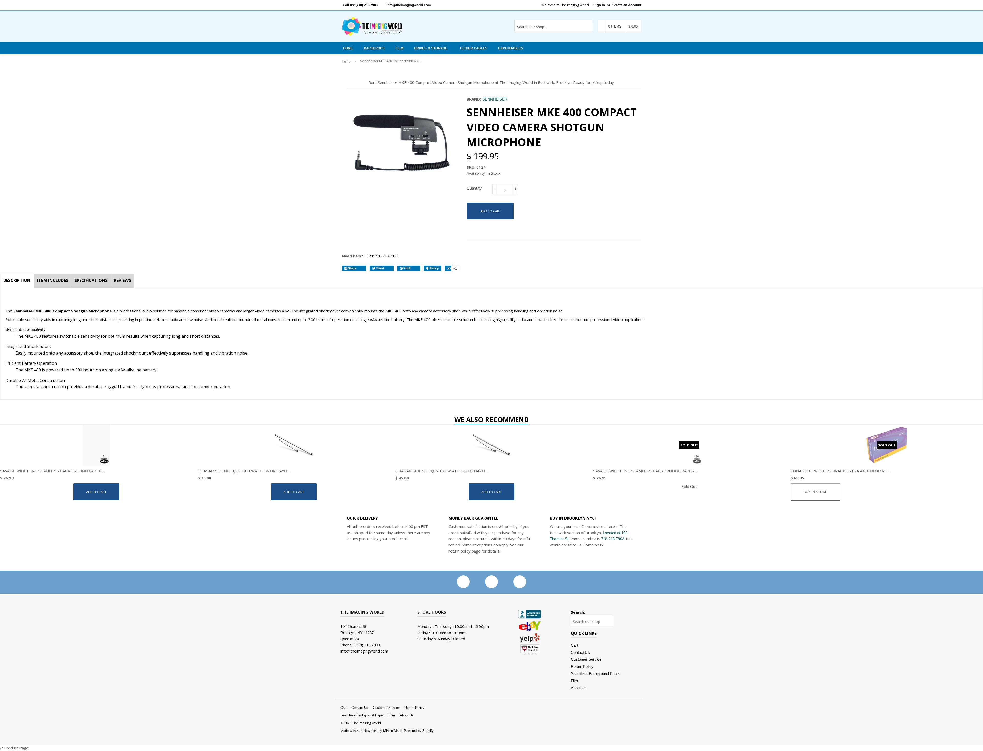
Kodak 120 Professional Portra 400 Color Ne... (840, 471)
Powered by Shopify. (419, 731)
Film (399, 48)
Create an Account (626, 5)
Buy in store (815, 492)
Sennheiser (494, 99)
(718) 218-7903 (367, 5)
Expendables (510, 48)
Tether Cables (473, 48)
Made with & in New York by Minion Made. (371, 731)
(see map (350, 639)
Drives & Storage (430, 48)
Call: (382, 256)
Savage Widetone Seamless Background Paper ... (53, 471)
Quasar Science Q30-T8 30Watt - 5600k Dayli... (244, 471)
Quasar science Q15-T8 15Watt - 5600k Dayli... (441, 471)
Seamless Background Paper (595, 673)
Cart (574, 645)
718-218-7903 (612, 539)
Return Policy (582, 666)
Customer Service (586, 659)
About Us (578, 688)
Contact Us (580, 652)
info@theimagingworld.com (409, 5)
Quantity (474, 188)
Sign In (599, 5)
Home (348, 48)
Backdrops (374, 48)
